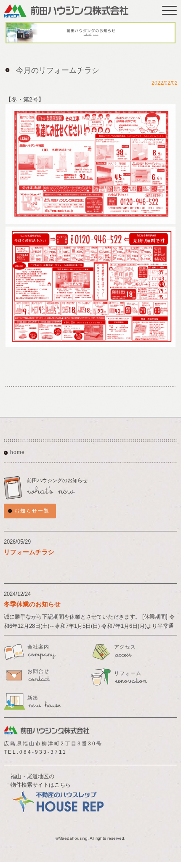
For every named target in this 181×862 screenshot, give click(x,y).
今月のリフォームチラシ (57, 70)
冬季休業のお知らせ (32, 604)
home (17, 452)
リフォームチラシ (29, 551)
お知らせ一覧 (32, 511)
